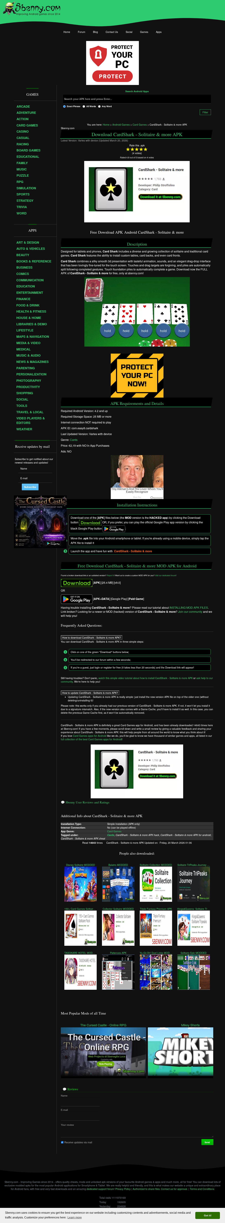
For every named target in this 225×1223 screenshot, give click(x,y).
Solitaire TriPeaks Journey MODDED (193, 865)
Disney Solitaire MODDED (80, 865)
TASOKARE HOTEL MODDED (80, 953)
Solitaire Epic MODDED (194, 953)
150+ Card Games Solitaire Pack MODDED (80, 909)
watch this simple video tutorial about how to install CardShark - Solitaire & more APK (145, 678)
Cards (74, 440)
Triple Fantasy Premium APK (156, 909)
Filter (205, 112)
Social (129, 32)
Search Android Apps (137, 91)
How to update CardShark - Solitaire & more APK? (90, 693)
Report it (110, 575)
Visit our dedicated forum (165, 575)
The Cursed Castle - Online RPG (103, 1025)
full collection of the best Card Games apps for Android (91, 739)
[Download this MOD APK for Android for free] (76, 582)
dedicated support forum (100, 1189)
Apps (159, 32)
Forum (81, 32)
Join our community (190, 611)
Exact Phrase (73, 106)
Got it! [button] (207, 1215)
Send (207, 1142)
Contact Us (112, 32)
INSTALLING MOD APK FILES (188, 608)
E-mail (64, 1109)
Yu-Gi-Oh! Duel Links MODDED (156, 953)
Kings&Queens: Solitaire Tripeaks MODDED (193, 909)
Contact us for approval (174, 1189)
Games (144, 32)
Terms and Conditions (202, 1189)
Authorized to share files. (146, 1189)
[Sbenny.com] (31, 7)
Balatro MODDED (118, 865)
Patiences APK (118, 953)
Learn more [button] (75, 1217)
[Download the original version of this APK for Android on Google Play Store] (76, 599)
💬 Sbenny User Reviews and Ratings (85, 802)
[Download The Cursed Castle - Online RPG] (103, 1051)
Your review (67, 1124)
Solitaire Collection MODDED (156, 865)
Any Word (107, 106)
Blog (95, 32)
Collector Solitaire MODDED (118, 909)
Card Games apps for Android (89, 735)
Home (66, 32)
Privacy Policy (123, 1189)
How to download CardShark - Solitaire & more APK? (91, 637)
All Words (91, 106)
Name (64, 1095)
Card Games (114, 831)
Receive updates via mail (78, 1142)
